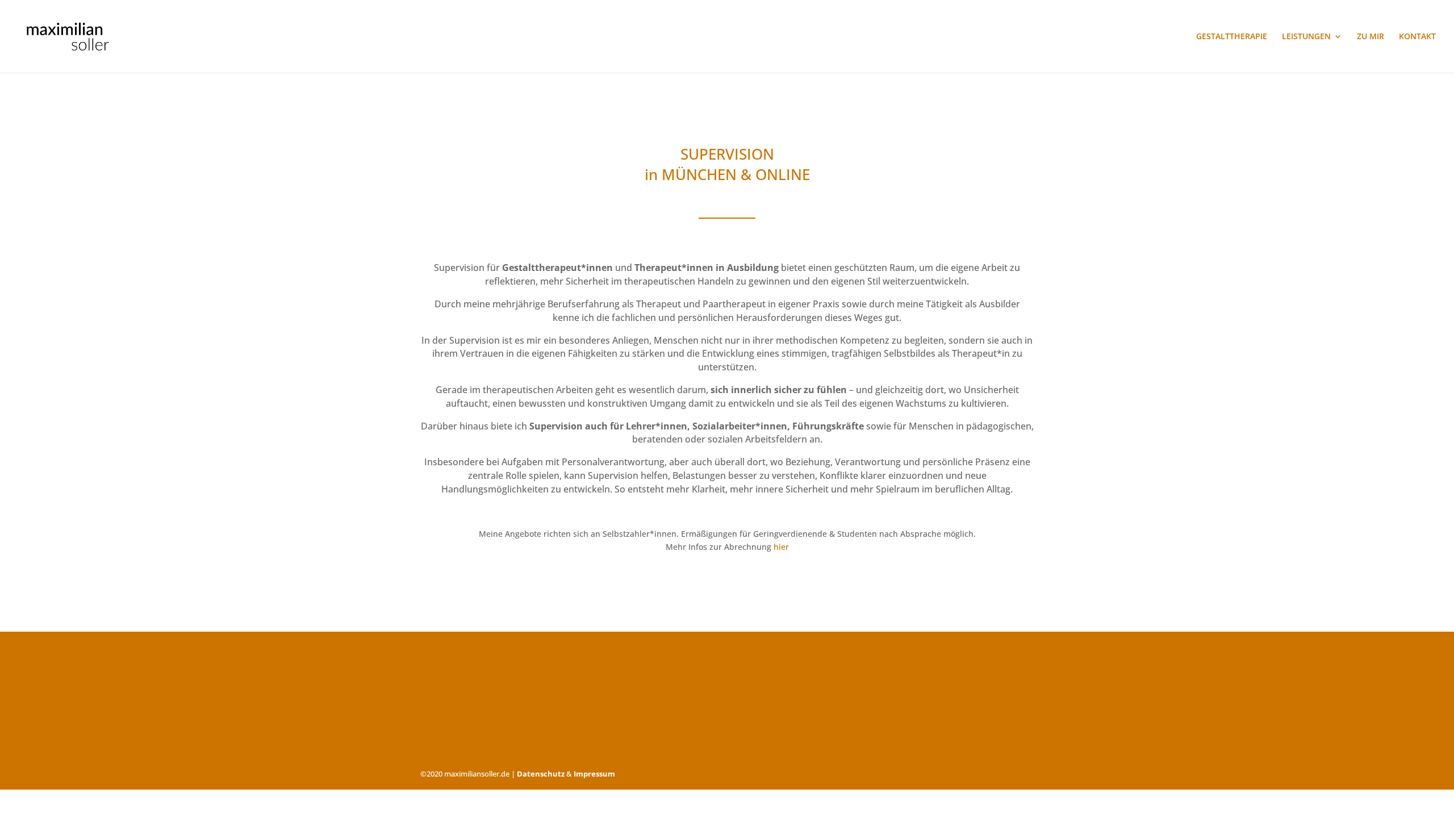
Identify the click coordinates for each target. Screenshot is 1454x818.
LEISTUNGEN (1306, 36)
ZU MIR (1370, 36)
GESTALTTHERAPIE (1231, 36)
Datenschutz (541, 774)
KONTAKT (1417, 36)
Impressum (594, 774)
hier (781, 546)
